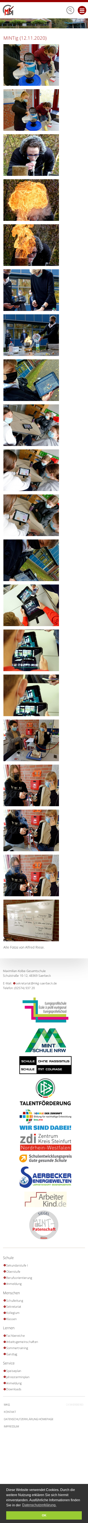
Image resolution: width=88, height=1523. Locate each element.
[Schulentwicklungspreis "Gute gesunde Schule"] (44, 1158)
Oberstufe (13, 1271)
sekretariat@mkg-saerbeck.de (36, 983)
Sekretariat (13, 1306)
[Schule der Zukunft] (44, 1119)
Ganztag (11, 1354)
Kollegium (12, 1313)
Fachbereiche (15, 1336)
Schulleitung (14, 1301)
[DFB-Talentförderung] (44, 1091)
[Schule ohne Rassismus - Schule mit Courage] (44, 1065)
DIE (75, 1404)
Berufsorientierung (19, 1278)
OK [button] (44, 1515)
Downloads (13, 1389)
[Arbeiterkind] (44, 1199)
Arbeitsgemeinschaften (22, 1342)
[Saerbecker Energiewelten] (44, 1177)
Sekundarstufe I (17, 1265)
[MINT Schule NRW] (44, 1040)
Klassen (11, 1319)
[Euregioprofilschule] (44, 1010)
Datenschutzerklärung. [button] (39, 1505)
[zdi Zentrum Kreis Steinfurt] (44, 1142)
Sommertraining (17, 1348)
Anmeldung (14, 1284)
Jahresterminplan (17, 1377)
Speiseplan (13, 1371)
